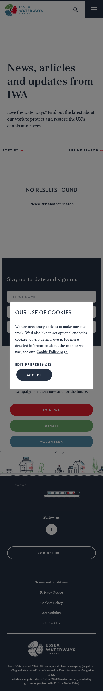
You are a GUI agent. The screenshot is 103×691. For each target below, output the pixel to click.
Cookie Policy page (52, 352)
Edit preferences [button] (33, 364)
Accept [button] (34, 375)
